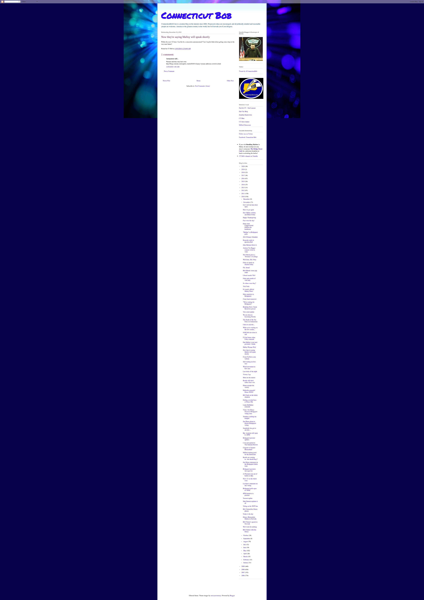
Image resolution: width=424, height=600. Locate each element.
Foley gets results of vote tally (249, 279)
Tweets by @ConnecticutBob (248, 71)
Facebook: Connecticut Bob (247, 137)
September (246, 538)
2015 (243, 181)
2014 (243, 184)
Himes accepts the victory (248, 386)
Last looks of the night (250, 371)
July (244, 544)
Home (198, 81)
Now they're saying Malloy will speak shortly (249, 352)
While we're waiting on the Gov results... (250, 328)
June (245, 547)
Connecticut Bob (196, 15)
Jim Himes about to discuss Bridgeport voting (249, 423)
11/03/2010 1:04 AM (172, 67)
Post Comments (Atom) (202, 86)
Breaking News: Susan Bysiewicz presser (250, 308)
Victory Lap (247, 374)
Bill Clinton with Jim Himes (249, 531)
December (246, 199)
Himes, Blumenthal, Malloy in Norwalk (249, 518)
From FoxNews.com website (249, 358)
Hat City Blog (243, 111)
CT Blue (241, 118)
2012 (243, 190)
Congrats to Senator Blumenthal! (249, 449)
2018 (243, 172)
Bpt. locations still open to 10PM (250, 434)
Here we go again (248, 210)
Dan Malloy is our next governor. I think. (250, 343)
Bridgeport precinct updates (249, 439)
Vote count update (248, 312)
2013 (243, 187)
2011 (243, 193)
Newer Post (166, 81)
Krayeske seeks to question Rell (248, 241)
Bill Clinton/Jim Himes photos (250, 510)
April (245, 553)
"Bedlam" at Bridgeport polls (250, 233)
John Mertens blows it (250, 245)
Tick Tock (246, 286)
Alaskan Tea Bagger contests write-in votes (249, 250)
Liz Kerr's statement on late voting (250, 484)
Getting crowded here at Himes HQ (249, 401)
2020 (243, 166)
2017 (243, 175)
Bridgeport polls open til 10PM (249, 489)
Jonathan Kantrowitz (245, 115)
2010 (243, 196)
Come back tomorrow (249, 299)
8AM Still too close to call (250, 333)
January (246, 563)
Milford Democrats (245, 125)
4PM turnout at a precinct (248, 494)
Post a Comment (169, 71)
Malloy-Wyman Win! (249, 347)
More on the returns (249, 377)
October (246, 535)
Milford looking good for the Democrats (249, 453)
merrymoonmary (216, 595)
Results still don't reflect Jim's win (249, 381)
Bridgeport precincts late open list (249, 470)
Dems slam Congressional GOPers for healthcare (248, 226)
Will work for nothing (250, 527)
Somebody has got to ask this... (249, 429)
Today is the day (248, 514)
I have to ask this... (249, 324)
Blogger (232, 595)
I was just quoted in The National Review (250, 444)
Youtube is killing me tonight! (249, 417)
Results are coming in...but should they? (250, 458)
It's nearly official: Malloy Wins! (248, 290)
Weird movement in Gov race (249, 367)
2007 (243, 572)
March (245, 556)
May (245, 550)
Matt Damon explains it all (250, 502)
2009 (243, 566)
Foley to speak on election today (248, 263)
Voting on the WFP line (250, 506)
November (246, 202)
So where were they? (249, 283)
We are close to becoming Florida (249, 316)
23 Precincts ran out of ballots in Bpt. (250, 475)
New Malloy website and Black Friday (249, 214)
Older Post (230, 81)
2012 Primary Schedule (250, 237)
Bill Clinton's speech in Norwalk (250, 523)
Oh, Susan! (246, 267)
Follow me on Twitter (246, 134)
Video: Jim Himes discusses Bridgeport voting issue (250, 412)
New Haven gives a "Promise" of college (250, 256)
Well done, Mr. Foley (249, 259)
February (246, 560)
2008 (243, 569)
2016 (243, 178)
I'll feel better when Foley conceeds (249, 338)
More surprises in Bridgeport (248, 295)
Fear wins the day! (249, 220)
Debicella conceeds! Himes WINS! (249, 391)
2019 (243, 169)
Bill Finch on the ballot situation (250, 396)
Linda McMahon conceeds (248, 406)
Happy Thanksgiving (249, 217)
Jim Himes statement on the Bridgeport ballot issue (250, 464)
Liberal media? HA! (249, 275)
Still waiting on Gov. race (249, 363)
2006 (243, 575)
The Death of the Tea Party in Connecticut (250, 321)
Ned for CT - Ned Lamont (247, 108)
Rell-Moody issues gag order (250, 271)
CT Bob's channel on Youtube (248, 156)
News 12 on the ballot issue (250, 480)
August (245, 541)
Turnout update (247, 498)
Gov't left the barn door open (250, 206)
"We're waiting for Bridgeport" (248, 303)
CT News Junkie (244, 122)
